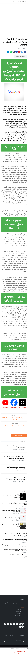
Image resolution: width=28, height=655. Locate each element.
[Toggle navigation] (11, 2)
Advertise (19, 609)
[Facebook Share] (25, 52)
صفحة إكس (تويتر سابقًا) (19, 653)
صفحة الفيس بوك (21, 651)
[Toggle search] (13, 2)
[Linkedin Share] (16, 52)
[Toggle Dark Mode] (16, 2)
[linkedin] (18, 2)
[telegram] (22, 624)
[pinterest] (14, 624)
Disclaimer (18, 611)
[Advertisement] (14, 19)
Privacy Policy (18, 615)
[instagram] (23, 2)
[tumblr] (20, 624)
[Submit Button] (5, 640)
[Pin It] (19, 52)
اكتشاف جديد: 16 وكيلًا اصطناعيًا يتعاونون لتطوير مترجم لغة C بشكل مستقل (15, 478)
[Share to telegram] (8, 52)
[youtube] (11, 624)
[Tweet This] (22, 52)
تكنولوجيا (18, 494)
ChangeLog (18, 613)
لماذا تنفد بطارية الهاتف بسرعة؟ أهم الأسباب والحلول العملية (14, 545)
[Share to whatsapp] (11, 52)
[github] (20, 627)
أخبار (26, 501)
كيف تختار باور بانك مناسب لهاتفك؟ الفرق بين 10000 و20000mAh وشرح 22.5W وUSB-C (16, 534)
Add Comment (18, 435)
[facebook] (25, 2)
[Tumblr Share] (13, 52)
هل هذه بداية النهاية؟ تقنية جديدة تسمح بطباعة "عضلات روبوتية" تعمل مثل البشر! (14, 457)
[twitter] (21, 2)
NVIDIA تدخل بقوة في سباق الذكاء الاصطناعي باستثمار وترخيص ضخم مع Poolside (15, 549)
